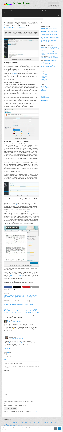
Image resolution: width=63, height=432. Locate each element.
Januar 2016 (43, 80)
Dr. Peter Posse (21, 3)
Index (21, 422)
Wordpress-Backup (20, 304)
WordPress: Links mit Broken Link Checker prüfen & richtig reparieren (20, 296)
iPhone (23, 422)
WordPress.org (44, 100)
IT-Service (34, 10)
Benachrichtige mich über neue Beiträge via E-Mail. (15, 405)
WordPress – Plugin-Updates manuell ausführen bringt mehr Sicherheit (49, 66)
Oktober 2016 (44, 76)
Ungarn (42, 422)
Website (6, 395)
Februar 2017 (44, 75)
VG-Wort (48, 422)
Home (5, 19)
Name (5, 385)
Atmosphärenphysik (26, 10)
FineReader (18, 422)
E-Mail (5, 390)
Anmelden (43, 96)
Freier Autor (16, 10)
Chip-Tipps (14, 422)
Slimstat (30, 211)
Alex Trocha (43, 47)
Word (52, 422)
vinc (8, 352)
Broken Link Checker (9, 422)
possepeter (15, 27)
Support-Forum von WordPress (16, 275)
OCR (25, 422)
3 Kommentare (22, 27)
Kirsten (8, 320)
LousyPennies (22, 281)
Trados (39, 422)
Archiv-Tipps (43, 86)
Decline (55, 428)
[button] (8, 287)
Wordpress (11, 19)
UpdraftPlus (14, 73)
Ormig (27, 422)
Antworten (6, 333)
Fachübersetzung (8, 10)
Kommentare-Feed (45, 99)
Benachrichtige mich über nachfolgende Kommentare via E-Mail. (19, 401)
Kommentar (7, 370)
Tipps (50, 10)
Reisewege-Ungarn (43, 10)
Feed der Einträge (45, 97)
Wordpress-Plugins (29, 304)
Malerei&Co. (56, 10)
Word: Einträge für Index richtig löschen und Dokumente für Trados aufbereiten (32, 297)
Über (5, 12)
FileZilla (15, 204)
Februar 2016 (44, 79)
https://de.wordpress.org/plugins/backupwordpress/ (18, 342)
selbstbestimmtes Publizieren (33, 422)
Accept (59, 428)
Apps (4, 422)
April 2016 (43, 77)
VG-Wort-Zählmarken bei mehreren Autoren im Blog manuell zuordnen (9, 296)
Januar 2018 (43, 73)
